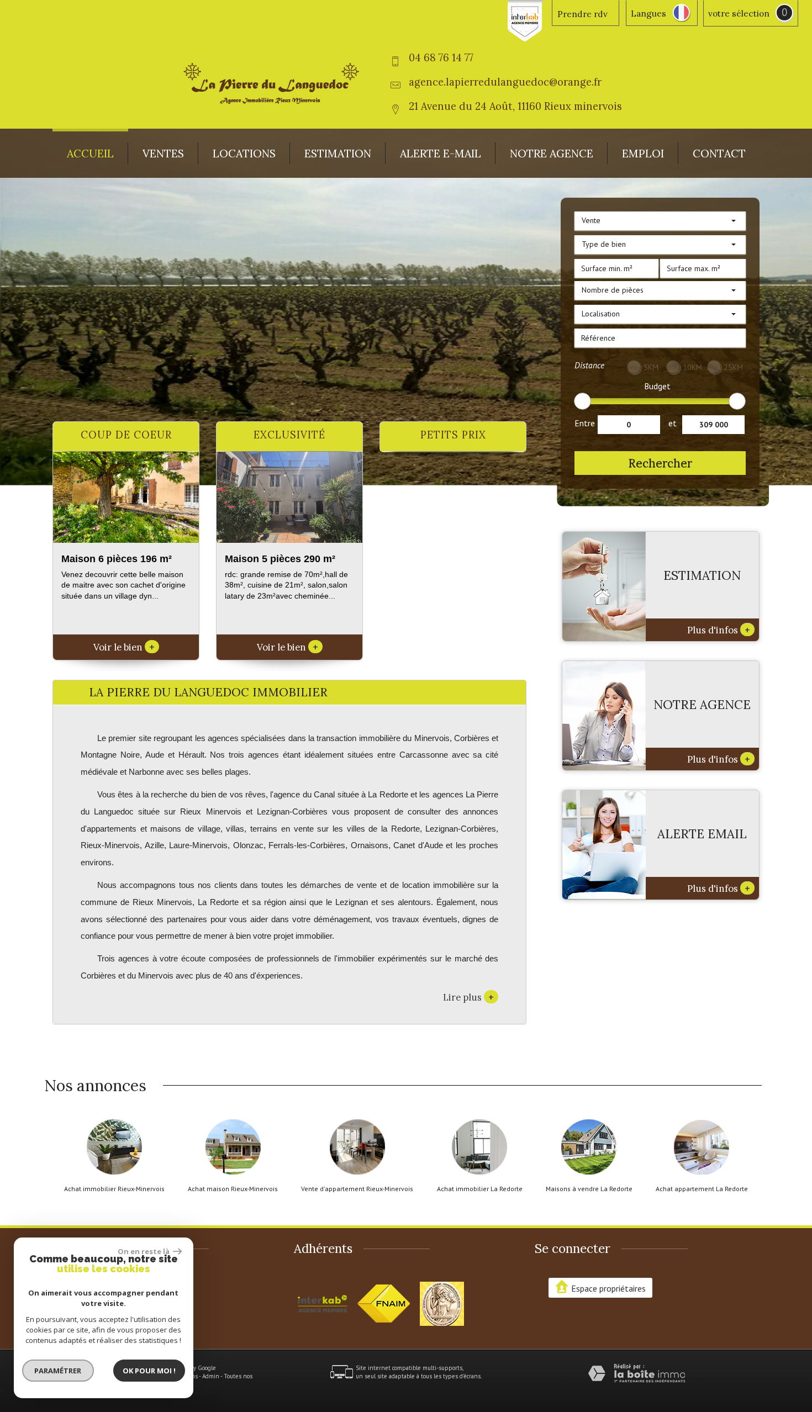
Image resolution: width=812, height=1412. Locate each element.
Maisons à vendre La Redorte (589, 1189)
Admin (210, 1376)
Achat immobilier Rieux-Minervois (114, 1189)
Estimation (337, 153)
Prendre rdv (582, 14)
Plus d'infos (718, 629)
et (672, 423)
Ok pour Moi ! (149, 1371)
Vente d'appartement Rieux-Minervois (357, 1189)
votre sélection (738, 13)
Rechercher (660, 463)
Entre (584, 423)
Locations (244, 153)
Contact (719, 153)
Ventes (163, 153)
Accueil (90, 153)
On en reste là (144, 1251)
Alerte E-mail (440, 153)
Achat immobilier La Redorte (480, 1189)
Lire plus (468, 996)
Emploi (643, 153)
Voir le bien (124, 647)
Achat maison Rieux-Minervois (233, 1189)
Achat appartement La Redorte (702, 1189)
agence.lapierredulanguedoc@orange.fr (505, 82)
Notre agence (551, 153)
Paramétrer (58, 1371)
